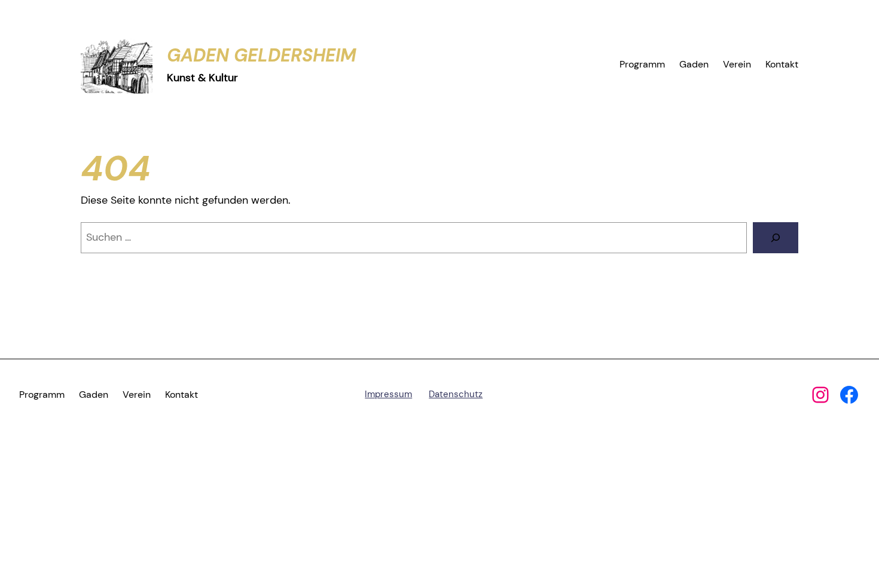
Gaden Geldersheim (261, 55)
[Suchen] (775, 237)
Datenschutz (456, 394)
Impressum (388, 394)
